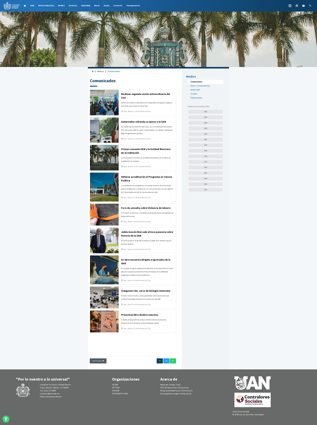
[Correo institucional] (303, 5)
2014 (205, 178)
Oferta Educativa (46, 5)
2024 (205, 123)
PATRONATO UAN (120, 393)
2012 (205, 190)
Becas (97, 5)
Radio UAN (195, 90)
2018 (205, 156)
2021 (205, 139)
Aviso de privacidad (241, 411)
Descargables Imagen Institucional (175, 393)
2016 (205, 167)
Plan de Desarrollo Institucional (174, 387)
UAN (32, 5)
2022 (205, 134)
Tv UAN (193, 94)
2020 (205, 145)
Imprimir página (97, 361)
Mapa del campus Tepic (170, 384)
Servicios (73, 5)
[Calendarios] (296, 5)
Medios (61, 5)
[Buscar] (310, 5)
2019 (205, 151)
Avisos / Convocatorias (200, 86)
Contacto (117, 5)
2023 (205, 128)
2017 (205, 162)
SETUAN (115, 387)
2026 (205, 112)
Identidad (85, 5)
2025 (205, 117)
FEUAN (115, 384)
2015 (205, 173)
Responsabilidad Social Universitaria (176, 390)
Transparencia (133, 5)
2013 (205, 184)
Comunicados (113, 71)
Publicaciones (196, 98)
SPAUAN (115, 390)
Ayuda (106, 5)
